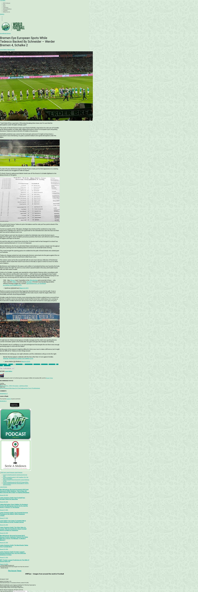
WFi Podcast (6, 3)
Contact (5, 10)
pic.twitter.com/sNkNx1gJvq (24, 358)
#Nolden (29, 282)
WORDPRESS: (4, 393)
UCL (4, 4)
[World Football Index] (12, 30)
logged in (8, 398)
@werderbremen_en (33, 283)
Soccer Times (49, 378)
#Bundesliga (33, 280)
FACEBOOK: (3, 401)
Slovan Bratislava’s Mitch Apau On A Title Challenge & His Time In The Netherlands (20, 388)
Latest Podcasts (18, 472)
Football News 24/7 (14, 407)
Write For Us (6, 12)
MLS (4, 6)
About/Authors (7, 9)
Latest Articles (3, 487)
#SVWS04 (43, 283)
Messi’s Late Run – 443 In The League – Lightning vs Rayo (14, 385)
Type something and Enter (6, 591)
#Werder (6, 358)
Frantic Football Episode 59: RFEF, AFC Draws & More (15, 482)
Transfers (5, 7)
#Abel (14, 282)
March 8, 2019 (24, 288)
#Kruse (12, 280)
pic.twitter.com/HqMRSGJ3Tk (12, 285)
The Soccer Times (14, 571)
